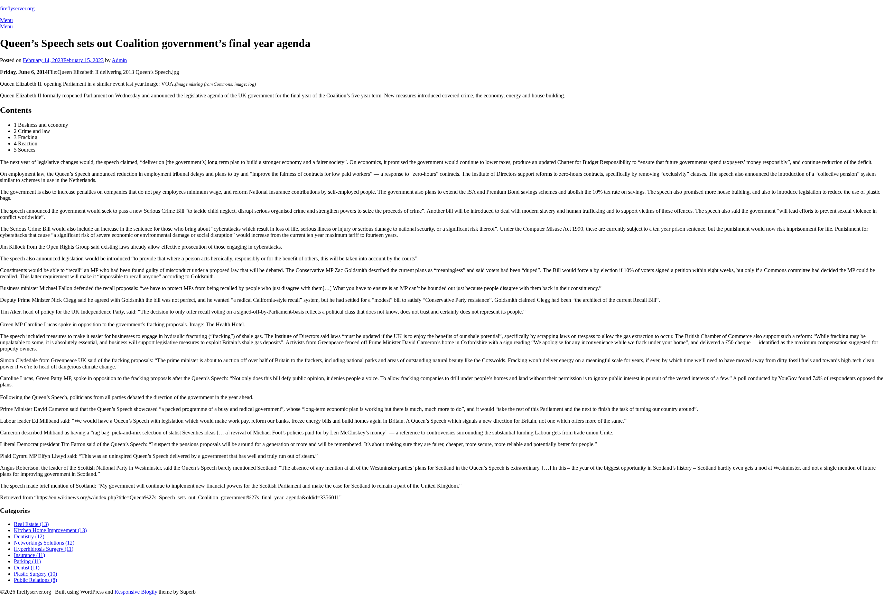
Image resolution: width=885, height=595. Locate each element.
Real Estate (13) (31, 524)
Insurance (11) (29, 555)
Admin (119, 60)
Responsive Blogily (135, 592)
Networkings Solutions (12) (44, 543)
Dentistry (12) (29, 536)
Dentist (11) (26, 567)
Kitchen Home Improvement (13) (50, 530)
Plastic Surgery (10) (35, 574)
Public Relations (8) (35, 580)
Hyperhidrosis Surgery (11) (43, 549)
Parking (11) (27, 561)
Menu (6, 20)
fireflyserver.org (17, 8)
